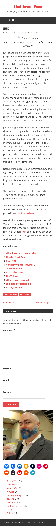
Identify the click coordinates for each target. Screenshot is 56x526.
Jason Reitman (10, 294)
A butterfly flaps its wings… (20, 264)
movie (27, 294)
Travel (9, 509)
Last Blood (9, 302)
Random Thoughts (15, 495)
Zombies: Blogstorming (18, 283)
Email (6, 380)
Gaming (10, 484)
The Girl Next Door (16, 257)
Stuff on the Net (14, 506)
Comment (9, 330)
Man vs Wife (12, 488)
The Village (12, 276)
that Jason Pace (28, 7)
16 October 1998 (14, 272)
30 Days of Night (15, 287)
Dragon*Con (12, 481)
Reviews (34, 32)
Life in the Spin (14, 268)
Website (7, 392)
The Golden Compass (42, 302)
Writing (10, 513)
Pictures (10, 491)
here (24, 231)
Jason (23, 32)
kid (21, 294)
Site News (11, 502)
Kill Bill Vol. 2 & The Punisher (21, 253)
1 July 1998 (11, 260)
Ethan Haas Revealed (17, 279)
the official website (24, 213)
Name (7, 368)
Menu (11, 20)
